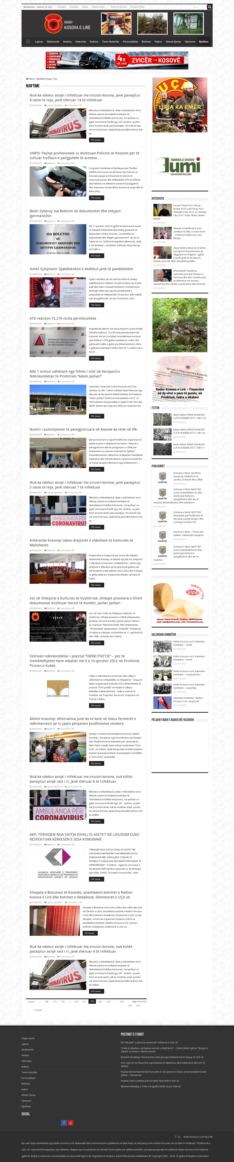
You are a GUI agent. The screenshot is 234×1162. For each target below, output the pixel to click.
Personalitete (130, 41)
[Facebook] (64, 1123)
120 (63, 1001)
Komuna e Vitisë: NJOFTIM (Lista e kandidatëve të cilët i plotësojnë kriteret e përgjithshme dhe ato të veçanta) (178, 553)
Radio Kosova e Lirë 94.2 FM (198, 1136)
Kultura (94, 41)
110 (54, 1001)
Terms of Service (118, 7)
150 (130, 1005)
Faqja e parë (28, 41)
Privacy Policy (137, 7)
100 (46, 1001)
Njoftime (203, 41)
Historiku (73, 7)
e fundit (38, 1010)
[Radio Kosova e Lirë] (117, 23)
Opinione (190, 41)
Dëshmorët (53, 41)
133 (100, 1001)
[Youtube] (70, 1123)
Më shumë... (96, 140)
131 (84, 1001)
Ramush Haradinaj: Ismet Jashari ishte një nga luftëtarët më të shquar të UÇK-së (162, 1057)
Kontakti (62, 7)
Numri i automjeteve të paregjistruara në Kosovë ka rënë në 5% (83, 429)
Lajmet (39, 41)
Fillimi (31, 78)
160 (138, 1005)
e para (31, 1001)
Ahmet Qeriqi (173, 41)
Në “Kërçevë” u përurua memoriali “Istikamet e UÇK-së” (149, 1042)
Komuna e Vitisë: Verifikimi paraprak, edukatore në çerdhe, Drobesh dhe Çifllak (188, 476)
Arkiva (85, 7)
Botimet (146, 41)
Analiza (67, 41)
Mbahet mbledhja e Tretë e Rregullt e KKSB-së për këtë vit (151, 1086)
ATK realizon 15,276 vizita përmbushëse (63, 318)
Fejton (158, 41)
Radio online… (99, 7)
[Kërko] (210, 7)
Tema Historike (110, 41)
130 (76, 1001)
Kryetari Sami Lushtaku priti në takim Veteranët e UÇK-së (150, 1080)
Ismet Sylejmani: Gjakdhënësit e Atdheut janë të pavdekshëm (81, 269)
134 (108, 1001)
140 (122, 1001)
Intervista (81, 41)
